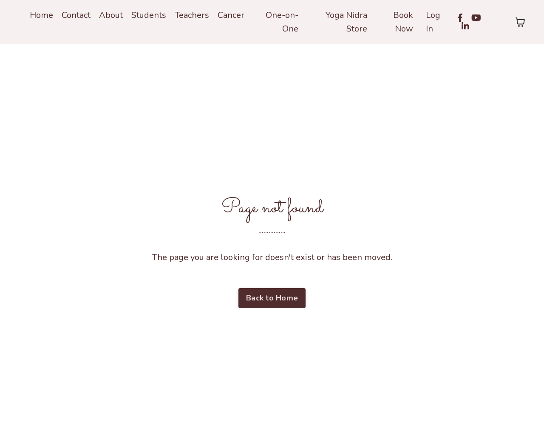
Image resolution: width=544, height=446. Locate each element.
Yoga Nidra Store (346, 21)
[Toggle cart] (520, 22)
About (111, 15)
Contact (76, 15)
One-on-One (282, 21)
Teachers (192, 15)
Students (148, 15)
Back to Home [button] (272, 298)
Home (41, 15)
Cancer (231, 15)
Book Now (403, 21)
